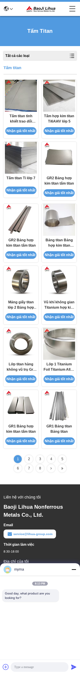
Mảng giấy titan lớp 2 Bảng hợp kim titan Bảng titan (21, 305)
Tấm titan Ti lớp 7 (20, 178)
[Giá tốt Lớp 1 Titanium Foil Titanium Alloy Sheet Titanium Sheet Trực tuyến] (59, 344)
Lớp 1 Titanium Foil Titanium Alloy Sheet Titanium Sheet (59, 367)
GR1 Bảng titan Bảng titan (59, 428)
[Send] (73, 667)
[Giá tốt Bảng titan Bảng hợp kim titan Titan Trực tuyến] (59, 220)
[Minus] (73, 569)
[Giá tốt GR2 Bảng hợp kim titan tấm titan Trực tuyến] (59, 158)
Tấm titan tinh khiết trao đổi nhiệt (21, 119)
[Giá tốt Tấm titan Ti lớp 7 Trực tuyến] (21, 158)
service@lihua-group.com (32, 534)
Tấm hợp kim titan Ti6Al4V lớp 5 (59, 118)
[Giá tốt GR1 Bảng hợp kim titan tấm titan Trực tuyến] (21, 406)
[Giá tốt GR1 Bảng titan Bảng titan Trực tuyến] (59, 406)
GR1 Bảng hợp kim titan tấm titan (21, 428)
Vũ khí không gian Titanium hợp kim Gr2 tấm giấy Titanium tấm (59, 305)
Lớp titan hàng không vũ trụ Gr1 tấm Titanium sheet (21, 367)
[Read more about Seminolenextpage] (51, 468)
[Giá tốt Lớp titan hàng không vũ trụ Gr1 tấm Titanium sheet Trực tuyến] (21, 344)
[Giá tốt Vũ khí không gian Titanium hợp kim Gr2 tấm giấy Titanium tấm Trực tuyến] (59, 282)
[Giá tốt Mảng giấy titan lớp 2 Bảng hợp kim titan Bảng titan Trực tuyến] (21, 282)
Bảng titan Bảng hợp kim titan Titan (59, 243)
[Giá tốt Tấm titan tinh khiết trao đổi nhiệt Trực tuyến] (21, 96)
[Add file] (6, 667)
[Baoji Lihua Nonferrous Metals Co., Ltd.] (41, 9)
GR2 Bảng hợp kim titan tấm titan (59, 180)
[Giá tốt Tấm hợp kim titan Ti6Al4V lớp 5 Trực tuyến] (59, 96)
